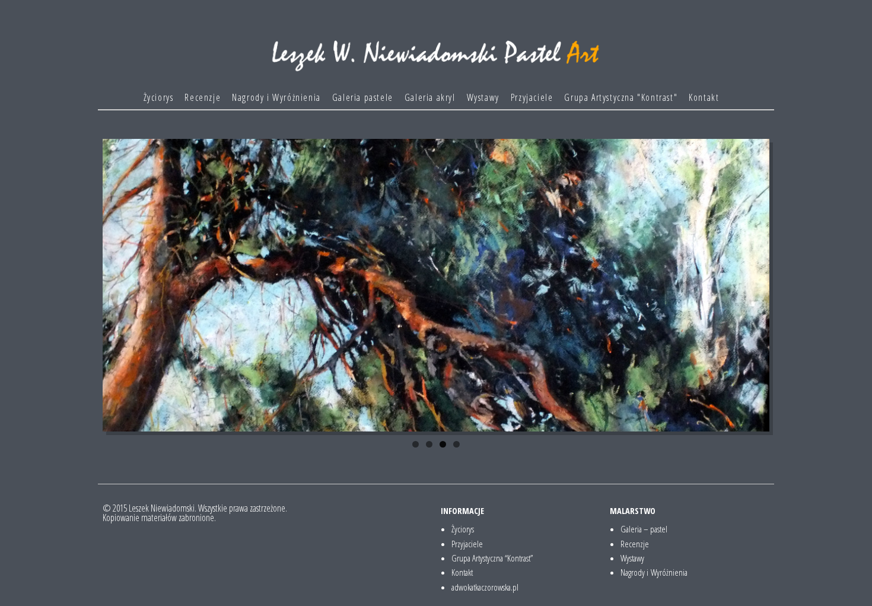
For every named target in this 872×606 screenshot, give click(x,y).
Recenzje (202, 97)
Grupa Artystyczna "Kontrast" (620, 97)
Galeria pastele (362, 97)
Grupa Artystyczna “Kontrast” (492, 558)
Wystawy (483, 97)
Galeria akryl (430, 97)
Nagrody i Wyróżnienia (276, 97)
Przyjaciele (532, 97)
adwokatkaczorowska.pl (484, 587)
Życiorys (159, 97)
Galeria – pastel (643, 529)
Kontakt (704, 97)
